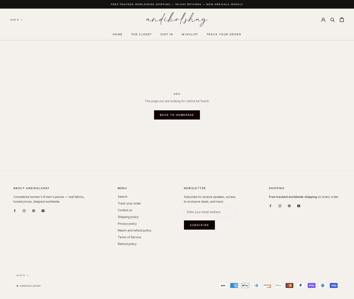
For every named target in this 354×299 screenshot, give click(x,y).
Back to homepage (177, 114)
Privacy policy (127, 223)
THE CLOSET (141, 34)
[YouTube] (43, 210)
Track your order (224, 34)
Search (122, 196)
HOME (118, 34)
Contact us (125, 210)
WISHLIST (190, 34)
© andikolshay (28, 285)
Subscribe (199, 225)
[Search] (332, 19)
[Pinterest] (33, 210)
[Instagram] (24, 210)
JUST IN (166, 34)
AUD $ (14, 19)
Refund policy (127, 244)
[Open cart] (342, 19)
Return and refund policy (134, 230)
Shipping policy (128, 217)
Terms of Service (129, 237)
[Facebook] (14, 210)
